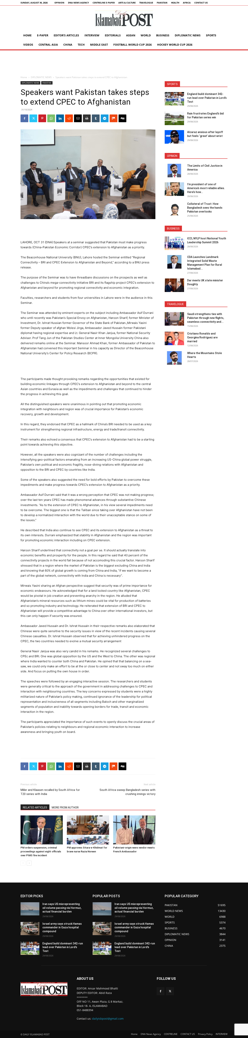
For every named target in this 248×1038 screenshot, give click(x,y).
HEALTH (175, 2)
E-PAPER (42, 35)
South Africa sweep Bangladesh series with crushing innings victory (127, 792)
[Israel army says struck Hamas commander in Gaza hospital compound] (30, 928)
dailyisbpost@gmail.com (108, 1018)
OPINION (59, 2)
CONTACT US (201, 2)
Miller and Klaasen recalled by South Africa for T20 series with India (50, 792)
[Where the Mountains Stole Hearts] (174, 358)
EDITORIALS (113, 35)
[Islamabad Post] (124, 18)
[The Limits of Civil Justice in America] (174, 170)
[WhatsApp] (51, 118)
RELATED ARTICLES (35, 807)
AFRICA (187, 2)
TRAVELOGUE (146, 2)
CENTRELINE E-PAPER (104, 2)
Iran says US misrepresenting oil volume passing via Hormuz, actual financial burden (61, 907)
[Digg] (122, 118)
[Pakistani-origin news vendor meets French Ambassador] (134, 829)
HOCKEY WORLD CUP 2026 (174, 44)
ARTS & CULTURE (127, 2)
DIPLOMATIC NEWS (188, 35)
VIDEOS (28, 44)
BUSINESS (162, 35)
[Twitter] (33, 118)
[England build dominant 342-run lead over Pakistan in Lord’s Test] (174, 99)
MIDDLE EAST (99, 44)
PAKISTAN (162, 2)
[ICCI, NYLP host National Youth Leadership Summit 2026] (174, 243)
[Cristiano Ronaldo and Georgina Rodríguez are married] (174, 338)
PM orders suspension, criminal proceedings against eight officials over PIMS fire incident (41, 851)
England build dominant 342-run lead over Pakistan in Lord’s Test (207, 97)
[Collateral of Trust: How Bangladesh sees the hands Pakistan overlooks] (174, 208)
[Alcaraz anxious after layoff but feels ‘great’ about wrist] (174, 137)
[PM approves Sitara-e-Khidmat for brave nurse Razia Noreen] (88, 829)
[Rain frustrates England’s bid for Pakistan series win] (174, 118)
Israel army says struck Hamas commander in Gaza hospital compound (62, 927)
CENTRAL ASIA (48, 44)
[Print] (87, 118)
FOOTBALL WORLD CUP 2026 (132, 44)
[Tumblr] (96, 118)
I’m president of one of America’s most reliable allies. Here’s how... (206, 188)
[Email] (78, 118)
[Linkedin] (60, 118)
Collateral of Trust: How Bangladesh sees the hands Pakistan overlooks (204, 207)
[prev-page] (23, 863)
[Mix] (113, 118)
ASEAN (130, 35)
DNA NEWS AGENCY (78, 2)
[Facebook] (24, 118)
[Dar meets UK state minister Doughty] (174, 285)
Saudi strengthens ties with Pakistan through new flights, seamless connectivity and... (205, 317)
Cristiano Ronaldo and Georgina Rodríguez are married (202, 337)
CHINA (67, 44)
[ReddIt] (69, 118)
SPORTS (211, 35)
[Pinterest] (42, 118)
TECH (81, 44)
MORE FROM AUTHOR (65, 807)
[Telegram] (104, 118)
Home (27, 35)
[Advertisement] (124, 62)
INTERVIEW (91, 35)
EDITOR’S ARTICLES (66, 35)
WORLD (146, 35)
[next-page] (29, 863)
